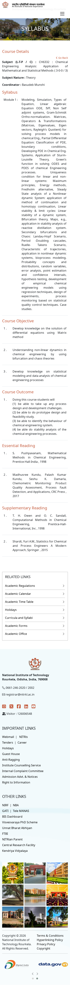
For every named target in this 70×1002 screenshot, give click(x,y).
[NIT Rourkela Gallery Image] (13, 873)
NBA (16, 805)
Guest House (11, 754)
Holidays (11, 610)
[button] (33, 978)
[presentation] (32, 974)
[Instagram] (4, 706)
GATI (5, 811)
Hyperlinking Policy (50, 940)
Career (22, 742)
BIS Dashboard (12, 817)
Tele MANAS (21, 811)
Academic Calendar (18, 594)
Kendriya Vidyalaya (15, 851)
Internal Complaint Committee (22, 771)
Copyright (43, 948)
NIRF (5, 805)
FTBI (5, 834)
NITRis (23, 737)
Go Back (63, 57)
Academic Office (16, 634)
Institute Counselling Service (21, 765)
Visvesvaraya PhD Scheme (20, 822)
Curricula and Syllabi (19, 618)
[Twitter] (11, 706)
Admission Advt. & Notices (20, 777)
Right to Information (16, 782)
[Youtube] (33, 706)
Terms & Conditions (50, 936)
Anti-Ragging (11, 760)
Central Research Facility (18, 845)
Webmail (8, 737)
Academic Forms (16, 626)
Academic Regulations (20, 586)
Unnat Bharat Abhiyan (17, 828)
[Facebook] (19, 706)
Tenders (7, 742)
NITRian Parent (12, 839)
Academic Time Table (19, 602)
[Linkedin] (26, 706)
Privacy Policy (46, 944)
